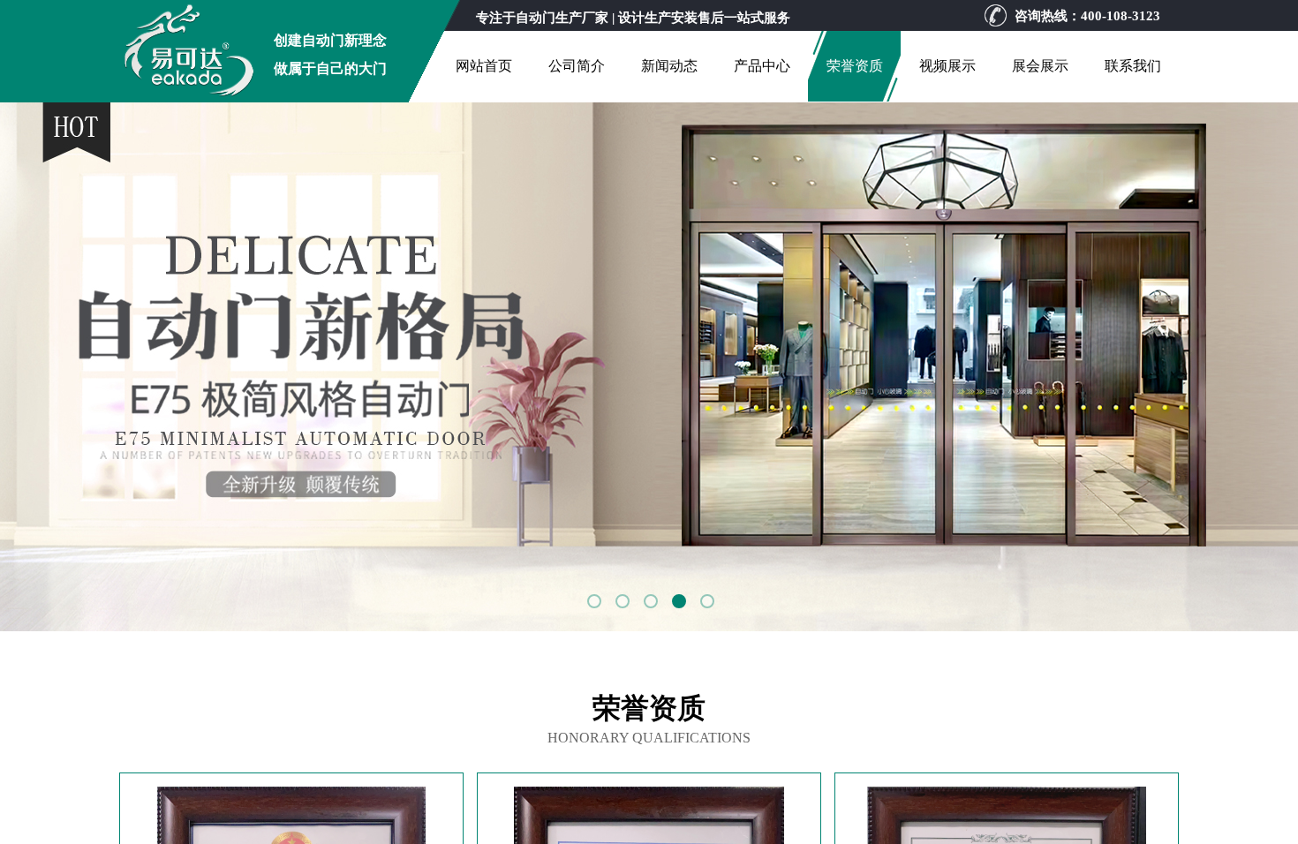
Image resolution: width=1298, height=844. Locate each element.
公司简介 (576, 65)
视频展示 (947, 65)
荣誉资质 (854, 65)
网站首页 (484, 65)
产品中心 (762, 65)
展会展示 (1040, 65)
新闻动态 (669, 65)
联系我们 (1133, 65)
